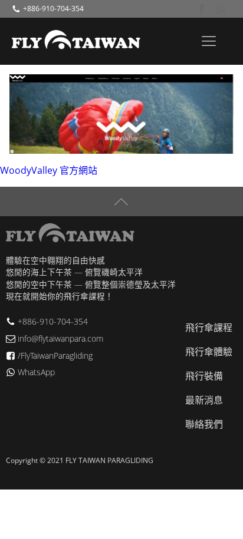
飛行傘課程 (208, 327)
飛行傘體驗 (208, 351)
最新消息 (204, 399)
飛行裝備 (204, 375)
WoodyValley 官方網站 (48, 170)
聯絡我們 (204, 424)
